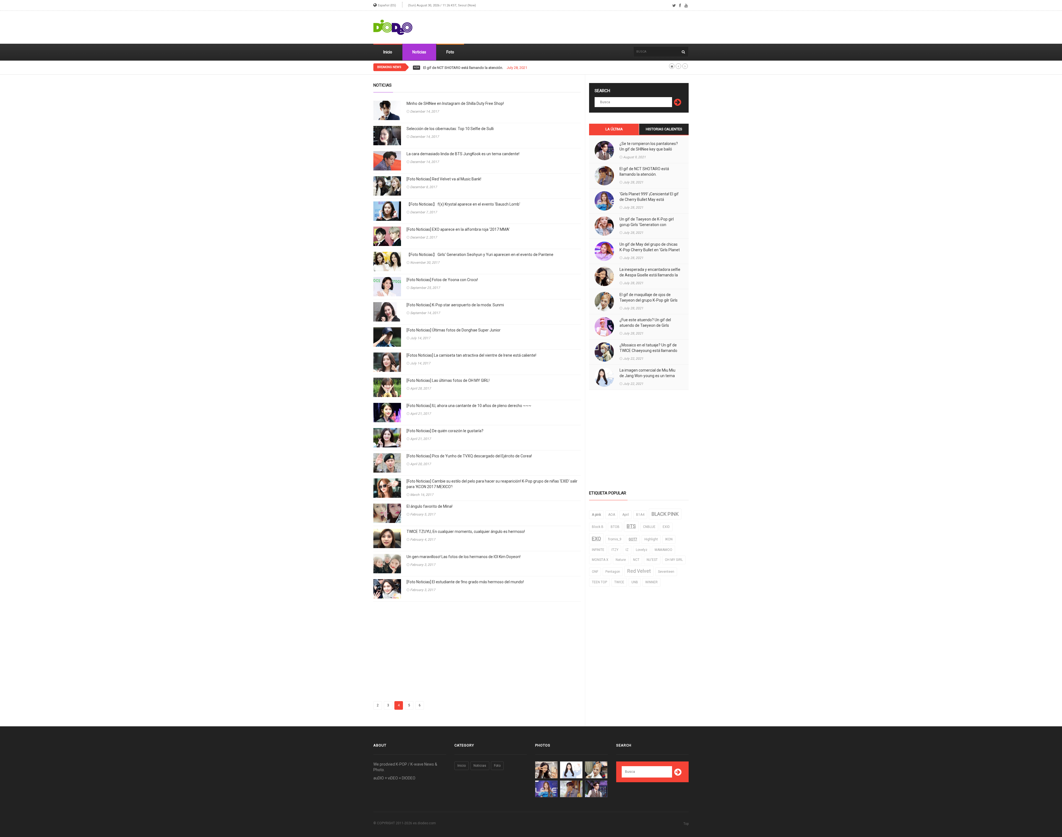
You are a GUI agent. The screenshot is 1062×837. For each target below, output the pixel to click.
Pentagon (612, 572)
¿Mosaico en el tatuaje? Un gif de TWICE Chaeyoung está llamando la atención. (648, 350)
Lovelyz (641, 550)
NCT (636, 560)
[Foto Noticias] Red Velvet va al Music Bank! (444, 179)
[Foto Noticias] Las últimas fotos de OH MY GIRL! (448, 380)
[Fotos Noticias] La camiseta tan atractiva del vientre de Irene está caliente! (471, 355)
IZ (627, 550)
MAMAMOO (663, 550)
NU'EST (652, 560)
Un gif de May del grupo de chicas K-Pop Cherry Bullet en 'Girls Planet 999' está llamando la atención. (650, 250)
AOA (611, 515)
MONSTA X (600, 560)
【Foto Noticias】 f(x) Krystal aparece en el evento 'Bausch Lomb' (463, 204)
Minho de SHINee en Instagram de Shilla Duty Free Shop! (455, 103)
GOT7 (633, 539)
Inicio (387, 52)
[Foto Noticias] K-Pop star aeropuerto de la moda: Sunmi (455, 305)
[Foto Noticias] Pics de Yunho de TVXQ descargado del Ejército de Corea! (469, 456)
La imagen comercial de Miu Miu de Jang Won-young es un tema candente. (647, 375)
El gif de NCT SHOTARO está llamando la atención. (644, 172)
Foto (450, 52)
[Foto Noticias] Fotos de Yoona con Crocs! (442, 280)
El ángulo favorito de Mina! (429, 506)
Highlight (651, 539)
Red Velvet (639, 571)
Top (686, 824)
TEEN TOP (599, 582)
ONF (595, 572)
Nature (621, 560)
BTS (631, 526)
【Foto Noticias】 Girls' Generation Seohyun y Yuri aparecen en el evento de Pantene (480, 254)
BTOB (615, 527)
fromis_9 (614, 539)
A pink (596, 515)
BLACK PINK (665, 514)
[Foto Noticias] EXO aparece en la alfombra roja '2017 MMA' (458, 229)
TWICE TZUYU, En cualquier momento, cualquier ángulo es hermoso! (466, 531)
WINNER (651, 582)
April (625, 515)
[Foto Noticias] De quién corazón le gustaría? (445, 431)
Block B (597, 527)
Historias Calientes (664, 129)
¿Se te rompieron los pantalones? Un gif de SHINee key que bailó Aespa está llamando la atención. (649, 149)
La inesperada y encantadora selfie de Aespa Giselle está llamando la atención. (650, 275)
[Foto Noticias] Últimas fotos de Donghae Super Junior (454, 330)
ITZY (614, 550)
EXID (666, 527)
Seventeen (666, 572)
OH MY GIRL (674, 560)
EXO (596, 538)
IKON (669, 539)
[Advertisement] (588, 27)
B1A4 (640, 515)
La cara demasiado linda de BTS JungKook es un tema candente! (463, 154)
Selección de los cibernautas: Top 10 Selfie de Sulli (450, 128)
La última (614, 129)
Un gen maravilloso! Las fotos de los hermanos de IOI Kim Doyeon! (463, 556)
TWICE (619, 582)
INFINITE (598, 550)
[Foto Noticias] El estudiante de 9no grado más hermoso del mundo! (465, 582)
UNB (634, 582)
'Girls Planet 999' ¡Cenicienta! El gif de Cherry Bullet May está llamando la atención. (649, 199)
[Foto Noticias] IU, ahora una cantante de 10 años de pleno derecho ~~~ (469, 405)
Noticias (419, 52)
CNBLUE (649, 527)
